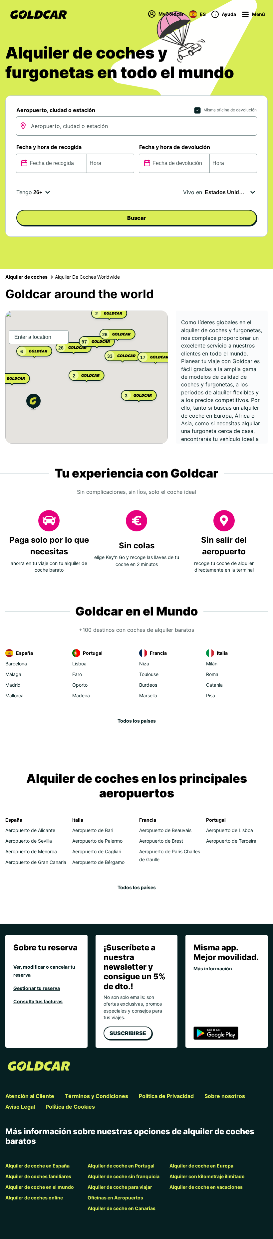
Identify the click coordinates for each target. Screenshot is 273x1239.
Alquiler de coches (26, 277)
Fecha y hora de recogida (49, 147)
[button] (33, 403)
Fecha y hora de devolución (174, 147)
